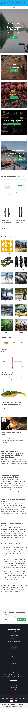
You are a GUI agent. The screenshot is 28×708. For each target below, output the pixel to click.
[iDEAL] (7, 698)
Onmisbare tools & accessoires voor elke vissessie (14, 676)
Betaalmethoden (14, 663)
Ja (10, 706)
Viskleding (17, 256)
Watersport (17, 240)
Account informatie (14, 683)
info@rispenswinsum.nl (15, 641)
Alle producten (14, 692)
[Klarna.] (11, 698)
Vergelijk (14, 689)
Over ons (14, 656)
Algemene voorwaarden (14, 658)
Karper (2, 288)
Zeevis (2, 272)
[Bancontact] (24, 698)
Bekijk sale (14, 70)
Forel (2, 304)
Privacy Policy (14, 661)
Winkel (14, 672)
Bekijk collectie (20, 176)
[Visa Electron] (16, 701)
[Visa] (12, 701)
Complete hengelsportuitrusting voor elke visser (14, 674)
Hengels (17, 320)
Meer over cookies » (19, 706)
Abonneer (22, 619)
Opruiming (3, 240)
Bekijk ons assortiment (14, 124)
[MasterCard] (20, 698)
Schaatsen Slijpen (14, 670)
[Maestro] (16, 698)
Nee (13, 706)
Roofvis (2, 320)
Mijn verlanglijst (14, 687)
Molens (16, 272)
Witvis (16, 304)
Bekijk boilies (14, 97)
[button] (1, 31)
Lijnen (2, 256)
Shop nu (14, 37)
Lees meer (5, 383)
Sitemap (14, 667)
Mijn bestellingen (14, 685)
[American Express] (3, 698)
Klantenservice (14, 665)
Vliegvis (16, 288)
